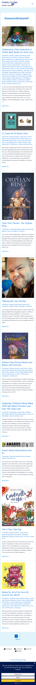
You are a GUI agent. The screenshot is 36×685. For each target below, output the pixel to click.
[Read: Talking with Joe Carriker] (18, 277)
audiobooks (23, 55)
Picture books (6, 76)
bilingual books (19, 59)
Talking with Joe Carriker (14, 301)
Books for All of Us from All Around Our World (15, 593)
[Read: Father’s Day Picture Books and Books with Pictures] (15, 346)
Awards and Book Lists (14, 83)
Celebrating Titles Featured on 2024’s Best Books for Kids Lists (17, 50)
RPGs (16, 306)
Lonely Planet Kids (7, 604)
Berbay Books (10, 59)
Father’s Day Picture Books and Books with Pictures (17, 363)
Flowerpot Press (27, 67)
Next (18, 639)
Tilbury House (26, 606)
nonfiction (5, 74)
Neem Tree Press (26, 72)
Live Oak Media (26, 602)
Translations (21, 80)
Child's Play (9, 63)
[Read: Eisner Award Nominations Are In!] (18, 444)
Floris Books (17, 67)
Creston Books (15, 65)
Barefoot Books (14, 137)
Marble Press (13, 140)
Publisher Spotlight (8, 5)
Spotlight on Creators (18, 231)
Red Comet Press (27, 76)
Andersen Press (14, 598)
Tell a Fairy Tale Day (11, 529)
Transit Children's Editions (9, 80)
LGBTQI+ (11, 306)
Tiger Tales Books (17, 78)
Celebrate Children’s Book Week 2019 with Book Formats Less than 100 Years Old (17, 406)
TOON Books (27, 78)
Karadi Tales (5, 602)
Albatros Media (14, 55)
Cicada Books (18, 63)
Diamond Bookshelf (7, 67)
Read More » (5, 106)
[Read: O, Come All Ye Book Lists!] (18, 121)
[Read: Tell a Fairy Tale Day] (18, 506)
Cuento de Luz (25, 65)
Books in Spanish (19, 61)
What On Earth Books (18, 81)
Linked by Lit (14, 376)
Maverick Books (18, 604)
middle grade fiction (15, 72)
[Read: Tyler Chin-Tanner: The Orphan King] (18, 196)
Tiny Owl (17, 374)
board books (10, 61)
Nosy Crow (12, 74)
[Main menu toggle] (32, 4)
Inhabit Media (29, 68)
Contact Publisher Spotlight (18, 660)
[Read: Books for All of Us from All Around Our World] (13, 575)
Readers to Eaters (16, 76)
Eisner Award (26, 456)
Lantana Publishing (17, 70)
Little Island (27, 70)
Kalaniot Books (6, 70)
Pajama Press (27, 74)
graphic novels (14, 68)
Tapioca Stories (6, 78)
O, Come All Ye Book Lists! (15, 133)
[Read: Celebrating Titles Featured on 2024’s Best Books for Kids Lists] (18, 36)
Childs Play (23, 137)
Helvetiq (22, 68)
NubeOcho (19, 74)
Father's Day (21, 370)
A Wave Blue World (15, 229)
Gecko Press (5, 68)
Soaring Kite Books (11, 142)
